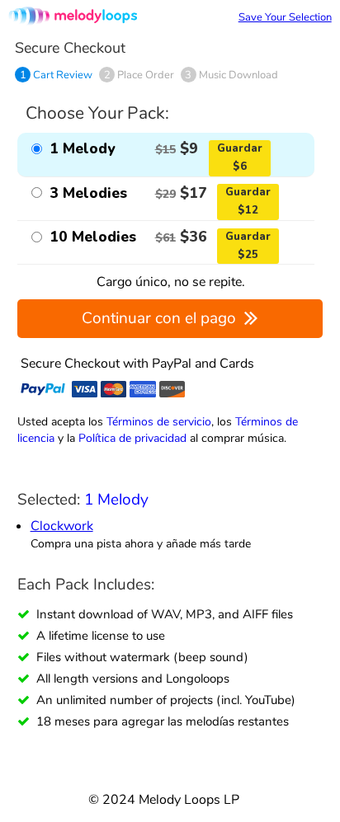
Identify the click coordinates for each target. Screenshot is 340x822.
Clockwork (62, 526)
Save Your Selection (285, 17)
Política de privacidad (132, 438)
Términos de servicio (158, 421)
